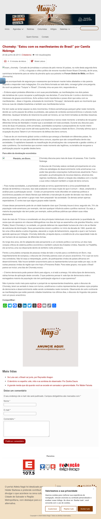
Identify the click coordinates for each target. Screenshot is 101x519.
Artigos (53, 29)
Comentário (9, 418)
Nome (7, 400)
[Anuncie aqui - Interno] (50, 312)
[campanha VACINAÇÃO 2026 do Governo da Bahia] (50, 15)
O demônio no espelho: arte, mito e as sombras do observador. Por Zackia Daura (42, 381)
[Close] (93, 488)
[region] (69, 500)
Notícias (30, 29)
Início (7, 29)
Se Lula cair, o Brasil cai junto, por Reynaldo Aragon (30, 377)
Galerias (63, 29)
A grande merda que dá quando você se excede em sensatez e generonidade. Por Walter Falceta (49, 385)
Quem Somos (32, 36)
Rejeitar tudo (69, 509)
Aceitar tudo (85, 509)
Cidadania (26, 54)
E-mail (7, 409)
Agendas (17, 29)
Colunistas (42, 29)
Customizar (52, 509)
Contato (45, 36)
